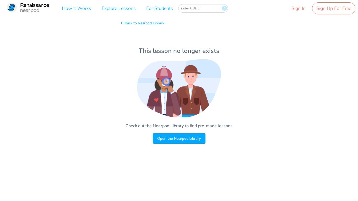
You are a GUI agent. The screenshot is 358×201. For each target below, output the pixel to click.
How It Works (76, 8)
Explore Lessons (119, 8)
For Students (159, 8)
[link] (27, 8)
